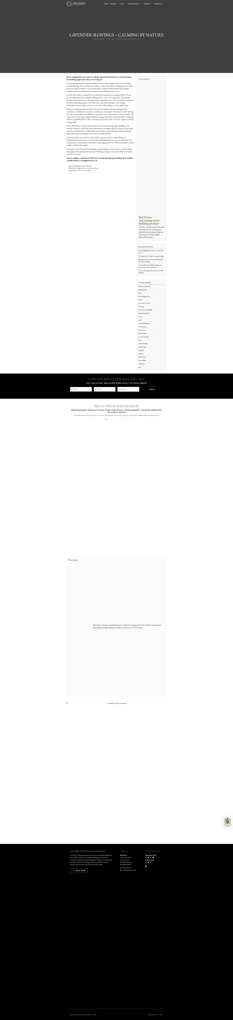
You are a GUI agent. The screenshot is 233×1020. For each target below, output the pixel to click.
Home (106, 4)
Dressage (141, 307)
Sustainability (142, 360)
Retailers (141, 354)
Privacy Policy (152, 1014)
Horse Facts (141, 330)
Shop (122, 4)
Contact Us (158, 4)
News (140, 340)
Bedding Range (142, 290)
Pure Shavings (142, 347)
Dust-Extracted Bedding (145, 310)
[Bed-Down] (76, 4)
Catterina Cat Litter (144, 303)
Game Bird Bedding (143, 323)
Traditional (141, 364)
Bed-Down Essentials (144, 286)
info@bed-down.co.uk (89, 160)
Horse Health (142, 333)
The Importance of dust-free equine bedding (151, 256)
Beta (139, 293)
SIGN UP (152, 389)
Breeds (140, 300)
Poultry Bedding (143, 344)
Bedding (113, 4)
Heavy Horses (142, 327)
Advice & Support (133, 4)
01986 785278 (73, 160)
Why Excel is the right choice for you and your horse (84, 168)
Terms (161, 1014)
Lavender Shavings (86, 166)
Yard (139, 367)
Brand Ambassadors (144, 296)
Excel (140, 320)
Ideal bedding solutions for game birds (80, 170)
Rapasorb (141, 350)
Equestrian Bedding (74, 166)
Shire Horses (142, 357)
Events (140, 317)
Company (147, 4)
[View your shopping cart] (165, 4)
